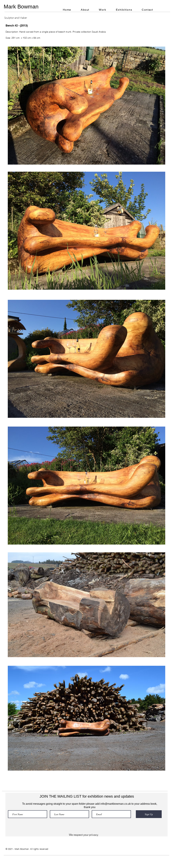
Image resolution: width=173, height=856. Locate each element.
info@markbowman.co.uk (115, 803)
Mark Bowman (21, 7)
